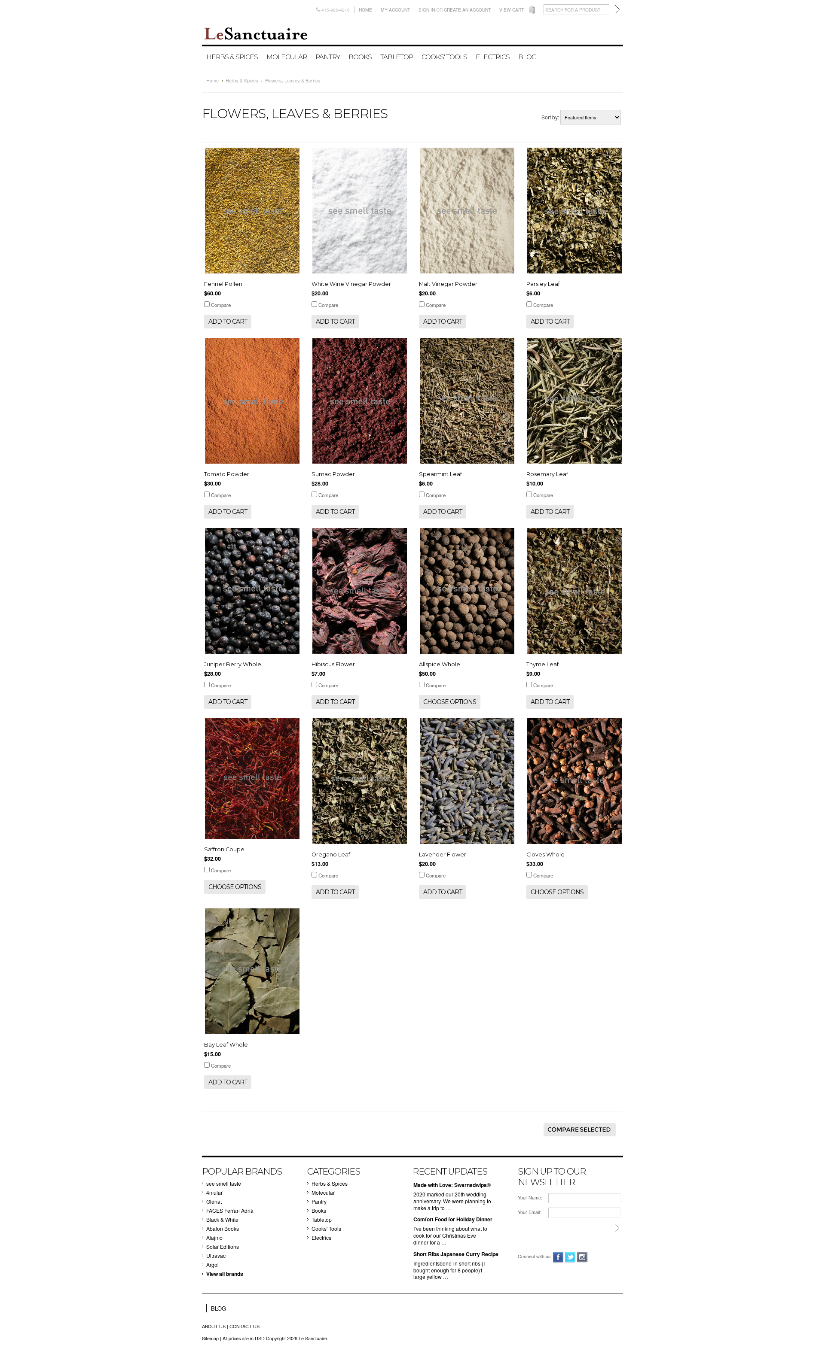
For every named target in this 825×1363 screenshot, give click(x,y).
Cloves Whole (545, 854)
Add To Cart (227, 321)
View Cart (511, 9)
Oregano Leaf (331, 854)
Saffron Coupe (224, 849)
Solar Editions (222, 1246)
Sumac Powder (333, 474)
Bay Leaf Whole (226, 1044)
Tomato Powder (226, 474)
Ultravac (216, 1255)
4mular (214, 1192)
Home (365, 9)
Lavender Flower (442, 854)
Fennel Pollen (223, 284)
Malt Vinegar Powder (448, 284)
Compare (221, 304)
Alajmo (214, 1237)
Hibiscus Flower (333, 664)
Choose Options (449, 702)
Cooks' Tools (444, 57)
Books (360, 57)
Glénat (214, 1201)
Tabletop (396, 57)
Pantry (327, 57)
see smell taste (223, 1183)
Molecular (286, 57)
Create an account (467, 9)
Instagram (582, 1257)
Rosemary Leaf (547, 474)
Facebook (558, 1257)
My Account (395, 9)
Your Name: (530, 1197)
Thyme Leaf (542, 664)
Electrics (493, 57)
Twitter (570, 1257)
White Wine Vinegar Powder (351, 284)
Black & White (222, 1219)
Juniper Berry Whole (232, 664)
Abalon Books (222, 1228)
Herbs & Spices (232, 57)
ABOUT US (214, 1326)
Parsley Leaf (543, 284)
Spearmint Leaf (440, 474)
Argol (212, 1264)
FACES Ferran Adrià (230, 1210)
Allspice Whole (439, 664)
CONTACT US (244, 1326)
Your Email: (529, 1212)
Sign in (427, 9)
